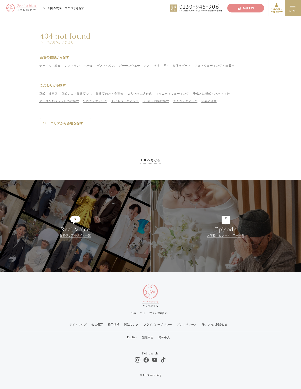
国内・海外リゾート (177, 65)
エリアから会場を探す (67, 123)
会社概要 (97, 324)
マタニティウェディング (172, 93)
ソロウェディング (95, 101)
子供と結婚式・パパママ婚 (211, 93)
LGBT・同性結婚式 (156, 101)
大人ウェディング (185, 101)
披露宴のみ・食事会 (109, 93)
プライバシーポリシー (158, 324)
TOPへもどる (150, 160)
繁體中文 (148, 337)
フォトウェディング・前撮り (214, 65)
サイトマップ (77, 324)
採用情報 (113, 324)
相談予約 (248, 8)
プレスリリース (187, 324)
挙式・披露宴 (48, 93)
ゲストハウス (106, 65)
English (132, 337)
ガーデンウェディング (134, 65)
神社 (156, 65)
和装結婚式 (209, 101)
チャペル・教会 (50, 65)
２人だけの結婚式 (139, 93)
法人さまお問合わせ (214, 324)
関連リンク (131, 324)
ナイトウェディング (125, 101)
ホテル (88, 65)
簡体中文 (164, 337)
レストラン (72, 65)
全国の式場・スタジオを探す (65, 8)
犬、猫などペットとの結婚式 (59, 101)
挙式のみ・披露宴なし (76, 93)
